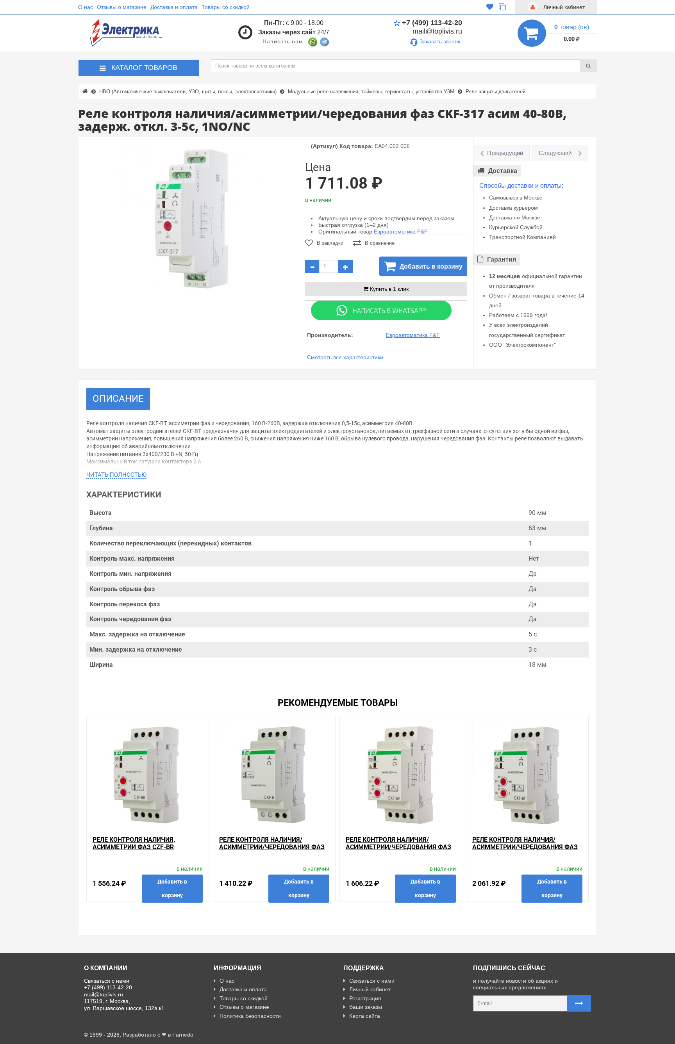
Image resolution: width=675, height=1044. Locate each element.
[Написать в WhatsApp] (312, 41)
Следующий (555, 153)
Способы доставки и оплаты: (521, 185)
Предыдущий (505, 153)
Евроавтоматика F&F (401, 231)
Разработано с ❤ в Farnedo (158, 1035)
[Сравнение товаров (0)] (502, 7)
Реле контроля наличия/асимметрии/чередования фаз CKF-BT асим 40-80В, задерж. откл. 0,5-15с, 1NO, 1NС (525, 851)
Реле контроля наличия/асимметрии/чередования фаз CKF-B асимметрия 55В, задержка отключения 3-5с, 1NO (273, 851)
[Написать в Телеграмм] (324, 41)
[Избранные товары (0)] (489, 7)
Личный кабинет (370, 989)
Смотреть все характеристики (345, 357)
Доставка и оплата (174, 7)
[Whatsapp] (381, 310)
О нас (85, 7)
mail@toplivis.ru (437, 31)
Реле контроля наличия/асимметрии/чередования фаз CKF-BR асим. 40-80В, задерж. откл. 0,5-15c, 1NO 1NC (398, 851)
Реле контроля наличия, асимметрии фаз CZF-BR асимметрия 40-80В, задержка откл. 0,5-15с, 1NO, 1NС (144, 851)
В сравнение (380, 243)
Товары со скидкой (226, 7)
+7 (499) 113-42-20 (432, 23)
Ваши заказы (365, 1007)
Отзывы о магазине (121, 7)
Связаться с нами (372, 981)
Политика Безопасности (250, 1016)
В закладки (330, 243)
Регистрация (365, 998)
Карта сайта (364, 1016)
